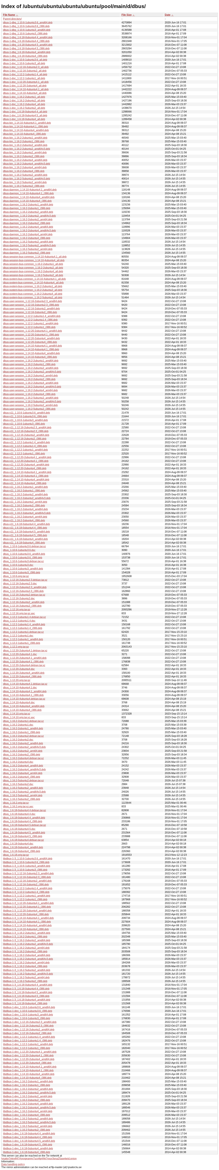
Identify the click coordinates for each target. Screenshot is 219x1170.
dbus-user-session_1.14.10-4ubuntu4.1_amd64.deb (32, 345)
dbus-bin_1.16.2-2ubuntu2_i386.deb (23, 156)
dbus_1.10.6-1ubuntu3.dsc (18, 565)
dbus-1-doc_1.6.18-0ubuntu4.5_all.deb (25, 115)
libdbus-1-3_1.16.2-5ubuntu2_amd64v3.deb (28, 973)
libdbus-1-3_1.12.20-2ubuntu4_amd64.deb (27, 910)
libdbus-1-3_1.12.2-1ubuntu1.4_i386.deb (26, 892)
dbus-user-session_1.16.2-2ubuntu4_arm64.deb (30, 390)
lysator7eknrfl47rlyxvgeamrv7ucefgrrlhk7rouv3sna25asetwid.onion (39, 1158)
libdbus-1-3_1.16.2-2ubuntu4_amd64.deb (26, 955)
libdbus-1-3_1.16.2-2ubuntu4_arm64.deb (26, 962)
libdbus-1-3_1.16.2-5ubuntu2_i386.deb (25, 981)
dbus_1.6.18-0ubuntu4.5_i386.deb (22, 836)
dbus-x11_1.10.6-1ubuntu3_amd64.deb (25, 420)
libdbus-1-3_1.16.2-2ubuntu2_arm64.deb (26, 947)
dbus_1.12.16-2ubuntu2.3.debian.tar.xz (25, 580)
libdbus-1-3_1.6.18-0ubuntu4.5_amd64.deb (27, 992)
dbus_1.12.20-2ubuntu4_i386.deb (22, 676)
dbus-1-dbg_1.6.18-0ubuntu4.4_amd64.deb (27, 37)
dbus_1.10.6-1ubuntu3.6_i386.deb (22, 557)
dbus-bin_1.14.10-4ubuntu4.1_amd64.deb (27, 122)
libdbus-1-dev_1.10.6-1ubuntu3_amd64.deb (28, 1014)
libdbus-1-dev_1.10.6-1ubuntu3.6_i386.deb (27, 1011)
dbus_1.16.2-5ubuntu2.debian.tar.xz (23, 780)
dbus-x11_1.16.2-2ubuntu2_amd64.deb (25, 494)
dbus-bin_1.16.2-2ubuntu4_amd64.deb (25, 160)
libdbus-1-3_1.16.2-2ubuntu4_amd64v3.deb (28, 959)
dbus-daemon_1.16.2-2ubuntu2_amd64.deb (28, 212)
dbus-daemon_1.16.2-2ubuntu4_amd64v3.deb (29, 230)
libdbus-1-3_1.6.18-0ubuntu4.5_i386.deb (26, 996)
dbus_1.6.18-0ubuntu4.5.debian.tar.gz (24, 825)
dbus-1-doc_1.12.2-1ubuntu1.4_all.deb (25, 74)
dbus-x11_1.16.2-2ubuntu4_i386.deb (24, 520)
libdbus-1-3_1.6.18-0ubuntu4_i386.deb (25, 1003)
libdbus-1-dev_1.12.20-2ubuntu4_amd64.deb (28, 1059)
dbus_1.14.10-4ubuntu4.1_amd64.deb (24, 691)
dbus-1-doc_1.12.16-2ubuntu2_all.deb (24, 70)
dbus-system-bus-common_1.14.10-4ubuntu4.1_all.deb (34, 279)
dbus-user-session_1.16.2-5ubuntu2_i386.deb (29, 409)
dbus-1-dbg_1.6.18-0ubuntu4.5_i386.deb (26, 48)
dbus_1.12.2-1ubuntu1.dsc (18, 635)
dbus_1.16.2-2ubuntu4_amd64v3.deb (24, 769)
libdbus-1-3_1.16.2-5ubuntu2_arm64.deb (26, 977)
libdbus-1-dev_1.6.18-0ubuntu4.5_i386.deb (27, 1144)
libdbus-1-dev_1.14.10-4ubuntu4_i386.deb (27, 1077)
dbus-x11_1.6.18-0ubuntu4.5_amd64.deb (26, 531)
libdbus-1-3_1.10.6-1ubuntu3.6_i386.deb (26, 862)
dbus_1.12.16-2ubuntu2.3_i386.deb (23, 591)
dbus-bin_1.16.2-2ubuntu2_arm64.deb (25, 152)
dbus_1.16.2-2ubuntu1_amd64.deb (23, 728)
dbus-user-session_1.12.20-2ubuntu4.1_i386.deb (31, 334)
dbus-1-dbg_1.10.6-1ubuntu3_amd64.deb (26, 30)
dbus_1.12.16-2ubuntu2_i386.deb (22, 605)
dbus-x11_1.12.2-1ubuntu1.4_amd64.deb (26, 442)
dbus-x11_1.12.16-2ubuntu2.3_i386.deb (25, 431)
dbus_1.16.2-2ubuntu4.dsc (18, 762)
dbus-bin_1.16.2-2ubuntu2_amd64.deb (25, 145)
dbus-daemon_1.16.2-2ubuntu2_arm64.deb (27, 219)
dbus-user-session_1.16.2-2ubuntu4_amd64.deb (30, 383)
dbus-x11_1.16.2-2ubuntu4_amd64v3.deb (27, 513)
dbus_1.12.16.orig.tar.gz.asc (19, 613)
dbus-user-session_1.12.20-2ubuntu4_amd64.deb (31, 338)
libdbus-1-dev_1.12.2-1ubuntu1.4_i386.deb (27, 1040)
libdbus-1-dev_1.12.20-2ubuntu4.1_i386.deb (28, 1055)
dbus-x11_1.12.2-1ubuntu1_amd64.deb (25, 449)
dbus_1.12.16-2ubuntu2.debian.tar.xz (24, 594)
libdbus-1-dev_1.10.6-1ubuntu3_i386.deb (26, 1018)
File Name (9, 14)
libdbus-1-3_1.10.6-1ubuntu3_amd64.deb (26, 866)
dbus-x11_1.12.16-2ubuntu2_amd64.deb (26, 435)
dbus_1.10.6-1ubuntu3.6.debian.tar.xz (24, 546)
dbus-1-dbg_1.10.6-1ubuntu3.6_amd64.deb (27, 22)
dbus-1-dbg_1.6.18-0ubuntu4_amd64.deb (26, 52)
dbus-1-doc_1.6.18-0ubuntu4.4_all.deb (25, 111)
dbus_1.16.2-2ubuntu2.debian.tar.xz (23, 736)
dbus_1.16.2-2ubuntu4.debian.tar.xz (23, 758)
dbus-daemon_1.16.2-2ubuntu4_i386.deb (26, 238)
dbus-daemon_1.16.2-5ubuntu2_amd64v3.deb (29, 245)
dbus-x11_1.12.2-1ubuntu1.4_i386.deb (25, 446)
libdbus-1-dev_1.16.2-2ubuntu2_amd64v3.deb (29, 1092)
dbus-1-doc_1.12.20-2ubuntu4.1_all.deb (26, 82)
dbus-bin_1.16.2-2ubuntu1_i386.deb (23, 141)
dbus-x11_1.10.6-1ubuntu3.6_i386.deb (25, 416)
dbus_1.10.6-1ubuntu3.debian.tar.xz (23, 561)
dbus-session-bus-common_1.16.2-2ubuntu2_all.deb (33, 267)
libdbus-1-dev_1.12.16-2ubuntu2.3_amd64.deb (29, 1022)
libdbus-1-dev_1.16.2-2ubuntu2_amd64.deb (28, 1089)
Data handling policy (13, 1164)
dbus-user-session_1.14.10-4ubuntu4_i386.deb (30, 357)
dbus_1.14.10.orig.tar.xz (16, 713)
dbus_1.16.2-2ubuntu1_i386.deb (21, 732)
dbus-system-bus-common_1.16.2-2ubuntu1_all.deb (32, 286)
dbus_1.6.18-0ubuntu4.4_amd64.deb (24, 817)
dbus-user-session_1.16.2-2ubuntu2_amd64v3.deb (32, 371)
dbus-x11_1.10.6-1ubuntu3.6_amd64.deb (26, 412)
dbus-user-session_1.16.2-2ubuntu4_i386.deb (29, 394)
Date (167, 14)
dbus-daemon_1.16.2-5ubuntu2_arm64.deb (27, 249)
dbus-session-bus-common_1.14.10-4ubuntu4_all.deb (33, 260)
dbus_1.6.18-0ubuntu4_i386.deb (21, 851)
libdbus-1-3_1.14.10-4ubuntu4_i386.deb (26, 929)
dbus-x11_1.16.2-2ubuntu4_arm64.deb (25, 516)
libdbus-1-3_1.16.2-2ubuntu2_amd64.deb (26, 940)
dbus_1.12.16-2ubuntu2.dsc (19, 598)
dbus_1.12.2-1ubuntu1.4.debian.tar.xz (24, 617)
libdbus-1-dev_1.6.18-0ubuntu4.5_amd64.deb (29, 1141)
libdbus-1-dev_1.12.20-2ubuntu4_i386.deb (27, 1063)
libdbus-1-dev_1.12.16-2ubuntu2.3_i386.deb (28, 1025)
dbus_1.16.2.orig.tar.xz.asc (18, 806)
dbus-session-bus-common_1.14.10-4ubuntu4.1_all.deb (35, 256)
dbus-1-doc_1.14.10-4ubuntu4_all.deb (24, 93)
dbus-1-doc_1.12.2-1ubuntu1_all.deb (24, 78)
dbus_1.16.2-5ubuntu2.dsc (18, 784)
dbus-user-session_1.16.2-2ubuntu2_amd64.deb (30, 368)
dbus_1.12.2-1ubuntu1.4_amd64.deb (24, 624)
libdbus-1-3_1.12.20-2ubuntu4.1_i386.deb (27, 906)
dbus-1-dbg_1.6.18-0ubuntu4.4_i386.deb (26, 41)
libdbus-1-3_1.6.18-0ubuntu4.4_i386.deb (26, 988)
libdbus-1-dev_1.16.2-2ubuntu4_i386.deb (26, 1115)
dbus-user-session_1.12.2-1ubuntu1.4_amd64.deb (31, 316)
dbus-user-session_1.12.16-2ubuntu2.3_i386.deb (31, 305)
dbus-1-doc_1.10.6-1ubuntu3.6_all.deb (25, 59)
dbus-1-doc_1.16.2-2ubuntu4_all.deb (24, 104)
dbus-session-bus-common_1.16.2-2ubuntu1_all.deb (33, 264)
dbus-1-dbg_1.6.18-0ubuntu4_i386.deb (25, 56)
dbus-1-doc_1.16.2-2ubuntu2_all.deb (24, 100)
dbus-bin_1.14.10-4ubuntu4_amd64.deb (26, 130)
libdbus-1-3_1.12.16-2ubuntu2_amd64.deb (27, 880)
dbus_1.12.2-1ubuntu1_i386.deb (21, 643)
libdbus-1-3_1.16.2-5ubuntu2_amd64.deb (26, 970)
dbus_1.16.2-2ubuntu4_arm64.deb (22, 773)
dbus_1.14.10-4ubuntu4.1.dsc (20, 687)
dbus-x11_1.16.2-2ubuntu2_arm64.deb (25, 501)
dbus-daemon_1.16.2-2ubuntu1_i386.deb (26, 208)
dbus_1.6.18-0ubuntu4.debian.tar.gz (23, 840)
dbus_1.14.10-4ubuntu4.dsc (19, 702)
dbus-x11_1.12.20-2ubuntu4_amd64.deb (26, 464)
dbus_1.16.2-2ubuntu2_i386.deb (21, 754)
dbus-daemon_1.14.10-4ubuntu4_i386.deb (27, 201)
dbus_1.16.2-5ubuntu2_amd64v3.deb (24, 791)
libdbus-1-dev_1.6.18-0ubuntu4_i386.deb (26, 1152)
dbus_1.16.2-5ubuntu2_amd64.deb (23, 788)
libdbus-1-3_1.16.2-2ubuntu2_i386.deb (25, 951)
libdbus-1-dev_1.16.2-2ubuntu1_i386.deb (26, 1085)
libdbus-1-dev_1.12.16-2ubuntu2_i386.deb (27, 1033)
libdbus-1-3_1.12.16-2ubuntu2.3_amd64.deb (28, 873)
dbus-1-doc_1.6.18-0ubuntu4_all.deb (24, 119)
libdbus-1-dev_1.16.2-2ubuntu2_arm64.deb (27, 1096)
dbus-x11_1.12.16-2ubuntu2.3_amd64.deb (27, 427)
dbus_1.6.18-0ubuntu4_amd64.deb (23, 847)
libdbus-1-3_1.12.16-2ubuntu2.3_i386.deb (27, 877)
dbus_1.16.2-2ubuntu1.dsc (18, 724)
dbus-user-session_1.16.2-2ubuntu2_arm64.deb (30, 375)
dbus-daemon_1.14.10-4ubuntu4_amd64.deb (29, 197)
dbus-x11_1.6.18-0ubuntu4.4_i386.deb (25, 527)
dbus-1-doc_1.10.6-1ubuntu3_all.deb (24, 63)
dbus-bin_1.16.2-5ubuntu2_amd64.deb (25, 175)
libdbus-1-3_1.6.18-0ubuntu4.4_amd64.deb (27, 984)
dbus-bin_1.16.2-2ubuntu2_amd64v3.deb (26, 148)
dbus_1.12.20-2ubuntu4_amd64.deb (23, 672)
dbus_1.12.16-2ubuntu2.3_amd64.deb (24, 587)
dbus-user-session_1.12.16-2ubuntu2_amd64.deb (31, 308)
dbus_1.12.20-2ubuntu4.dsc (19, 669)
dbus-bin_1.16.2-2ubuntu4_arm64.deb (25, 167)
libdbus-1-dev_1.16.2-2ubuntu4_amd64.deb (28, 1103)
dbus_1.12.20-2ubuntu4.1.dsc (20, 654)
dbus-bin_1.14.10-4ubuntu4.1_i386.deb (25, 126)
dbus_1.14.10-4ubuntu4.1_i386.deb (23, 695)
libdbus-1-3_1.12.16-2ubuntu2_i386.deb (26, 884)
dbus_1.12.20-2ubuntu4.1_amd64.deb (24, 658)
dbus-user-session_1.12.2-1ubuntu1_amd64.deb (30, 323)
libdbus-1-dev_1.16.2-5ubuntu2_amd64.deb (28, 1118)
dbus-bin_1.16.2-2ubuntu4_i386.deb (23, 171)
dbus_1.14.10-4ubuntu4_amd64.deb (23, 706)
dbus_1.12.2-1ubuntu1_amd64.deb (23, 639)
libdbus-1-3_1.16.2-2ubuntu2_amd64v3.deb (28, 944)
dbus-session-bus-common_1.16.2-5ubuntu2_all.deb (33, 275)
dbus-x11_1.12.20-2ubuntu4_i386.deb (24, 468)
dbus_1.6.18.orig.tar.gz (16, 855)
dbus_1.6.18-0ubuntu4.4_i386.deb (22, 821)
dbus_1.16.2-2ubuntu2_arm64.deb (22, 750)
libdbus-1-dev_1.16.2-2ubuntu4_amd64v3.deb (29, 1107)
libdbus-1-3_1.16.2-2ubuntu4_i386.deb (25, 966)
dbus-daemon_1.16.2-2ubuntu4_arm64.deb (27, 234)
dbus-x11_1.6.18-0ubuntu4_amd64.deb (25, 539)
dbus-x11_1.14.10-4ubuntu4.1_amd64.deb (27, 472)
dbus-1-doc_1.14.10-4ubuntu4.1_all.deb (26, 89)
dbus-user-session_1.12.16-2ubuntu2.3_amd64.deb (32, 301)
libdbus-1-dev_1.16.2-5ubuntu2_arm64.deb (27, 1126)
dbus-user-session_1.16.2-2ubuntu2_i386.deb (29, 379)
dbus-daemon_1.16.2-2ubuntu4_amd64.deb (28, 226)
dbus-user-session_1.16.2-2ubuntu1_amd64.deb (30, 360)
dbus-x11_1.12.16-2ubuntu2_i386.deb (24, 438)
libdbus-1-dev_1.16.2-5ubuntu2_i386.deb (26, 1129)
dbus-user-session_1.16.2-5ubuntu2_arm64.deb (30, 405)
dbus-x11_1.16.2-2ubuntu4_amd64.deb (25, 509)
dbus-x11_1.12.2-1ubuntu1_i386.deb (24, 453)
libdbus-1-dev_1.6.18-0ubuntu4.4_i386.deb (27, 1137)
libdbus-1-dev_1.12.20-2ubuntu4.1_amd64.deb (29, 1051)
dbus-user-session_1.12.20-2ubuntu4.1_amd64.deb (32, 330)
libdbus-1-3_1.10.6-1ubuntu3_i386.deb (25, 869)
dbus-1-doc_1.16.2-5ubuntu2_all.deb (24, 108)
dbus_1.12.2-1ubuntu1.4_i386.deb (22, 628)
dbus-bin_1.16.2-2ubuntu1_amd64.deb (25, 137)
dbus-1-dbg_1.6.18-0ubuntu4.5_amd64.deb (27, 44)
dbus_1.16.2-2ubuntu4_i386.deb (21, 776)
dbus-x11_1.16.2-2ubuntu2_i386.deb (24, 505)
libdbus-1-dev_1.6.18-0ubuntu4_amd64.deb (28, 1148)
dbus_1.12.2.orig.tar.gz (16, 646)
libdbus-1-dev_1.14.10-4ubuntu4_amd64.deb (28, 1074)
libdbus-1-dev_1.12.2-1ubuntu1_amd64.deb (28, 1044)
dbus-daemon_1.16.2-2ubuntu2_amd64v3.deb (29, 215)
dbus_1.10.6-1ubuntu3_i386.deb (21, 572)
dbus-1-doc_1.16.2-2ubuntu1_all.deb (24, 97)
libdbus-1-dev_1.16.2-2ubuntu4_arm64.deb (27, 1111)
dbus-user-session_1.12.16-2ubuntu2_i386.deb (30, 312)
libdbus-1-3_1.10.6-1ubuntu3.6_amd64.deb (27, 858)
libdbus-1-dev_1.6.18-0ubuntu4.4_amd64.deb (29, 1133)
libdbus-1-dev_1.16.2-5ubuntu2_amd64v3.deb (29, 1122)
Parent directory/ (12, 18)
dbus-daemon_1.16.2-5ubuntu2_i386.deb (26, 252)
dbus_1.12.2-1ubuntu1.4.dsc (19, 620)
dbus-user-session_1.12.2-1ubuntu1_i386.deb (29, 327)
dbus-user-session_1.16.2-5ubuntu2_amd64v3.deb (32, 401)
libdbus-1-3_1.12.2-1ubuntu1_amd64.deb (26, 895)
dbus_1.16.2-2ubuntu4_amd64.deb (23, 765)
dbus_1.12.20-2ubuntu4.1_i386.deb (23, 661)
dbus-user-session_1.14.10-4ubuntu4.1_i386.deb (31, 349)
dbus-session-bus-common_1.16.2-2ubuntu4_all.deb (33, 271)
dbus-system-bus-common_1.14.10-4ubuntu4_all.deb (33, 282)
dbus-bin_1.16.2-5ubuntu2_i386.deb (23, 186)
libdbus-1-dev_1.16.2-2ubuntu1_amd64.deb (28, 1081)
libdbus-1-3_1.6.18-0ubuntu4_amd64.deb (26, 999)
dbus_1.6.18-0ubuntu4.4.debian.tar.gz (24, 810)
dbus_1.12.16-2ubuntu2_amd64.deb (23, 602)
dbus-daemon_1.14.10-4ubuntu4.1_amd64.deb (30, 189)
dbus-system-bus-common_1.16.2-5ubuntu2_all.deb (32, 297)
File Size (127, 14)
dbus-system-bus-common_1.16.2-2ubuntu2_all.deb (32, 290)
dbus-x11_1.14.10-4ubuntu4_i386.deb (24, 483)
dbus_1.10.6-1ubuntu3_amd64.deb (23, 568)
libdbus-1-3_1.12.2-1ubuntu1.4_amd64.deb (27, 888)
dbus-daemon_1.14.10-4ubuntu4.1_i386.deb (28, 193)
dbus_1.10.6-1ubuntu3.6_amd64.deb (24, 554)
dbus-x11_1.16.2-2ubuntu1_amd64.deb (25, 487)
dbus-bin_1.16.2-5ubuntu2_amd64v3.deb (26, 178)
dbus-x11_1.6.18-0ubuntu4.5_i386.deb (25, 535)
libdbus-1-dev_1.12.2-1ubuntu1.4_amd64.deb (29, 1037)
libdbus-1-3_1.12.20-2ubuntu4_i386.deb (26, 914)
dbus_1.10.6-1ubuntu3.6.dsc (19, 550)
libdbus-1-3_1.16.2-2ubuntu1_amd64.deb (26, 933)
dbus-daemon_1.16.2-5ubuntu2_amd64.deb (28, 241)
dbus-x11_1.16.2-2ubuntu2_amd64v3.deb (27, 498)
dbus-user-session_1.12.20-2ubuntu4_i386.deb (30, 342)
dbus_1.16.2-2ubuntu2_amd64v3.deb (24, 747)
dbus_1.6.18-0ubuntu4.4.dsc (19, 814)
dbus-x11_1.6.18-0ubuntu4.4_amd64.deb (26, 524)
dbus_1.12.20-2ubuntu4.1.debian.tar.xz (25, 650)
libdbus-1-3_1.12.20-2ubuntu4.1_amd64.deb (28, 903)
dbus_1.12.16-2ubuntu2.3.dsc (20, 583)
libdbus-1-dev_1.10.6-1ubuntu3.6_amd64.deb (29, 1007)
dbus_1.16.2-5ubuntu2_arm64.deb (22, 795)
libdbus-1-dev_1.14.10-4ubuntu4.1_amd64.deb (29, 1066)
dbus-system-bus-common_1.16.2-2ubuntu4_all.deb (32, 293)
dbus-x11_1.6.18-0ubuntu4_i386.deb (24, 542)
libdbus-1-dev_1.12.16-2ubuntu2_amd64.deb (28, 1029)
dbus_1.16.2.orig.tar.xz (16, 802)
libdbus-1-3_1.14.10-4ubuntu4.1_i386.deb (27, 921)
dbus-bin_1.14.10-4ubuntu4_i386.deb (24, 134)
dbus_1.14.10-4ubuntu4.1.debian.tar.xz (25, 684)
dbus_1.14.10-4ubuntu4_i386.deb (22, 710)
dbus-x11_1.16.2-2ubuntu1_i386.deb (24, 490)
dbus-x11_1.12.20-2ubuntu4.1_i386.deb (25, 461)
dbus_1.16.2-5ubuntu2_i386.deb (21, 799)
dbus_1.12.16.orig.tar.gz (16, 609)
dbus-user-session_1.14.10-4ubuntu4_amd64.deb (31, 353)
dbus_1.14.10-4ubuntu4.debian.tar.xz (24, 698)
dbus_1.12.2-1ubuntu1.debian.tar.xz (23, 632)
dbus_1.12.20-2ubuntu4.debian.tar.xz (24, 665)
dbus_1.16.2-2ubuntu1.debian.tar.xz (23, 721)
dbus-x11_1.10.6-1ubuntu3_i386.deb (24, 423)
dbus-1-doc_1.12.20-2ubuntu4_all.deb (24, 85)
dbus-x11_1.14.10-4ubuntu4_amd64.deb (26, 479)
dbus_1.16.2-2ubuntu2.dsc (18, 739)
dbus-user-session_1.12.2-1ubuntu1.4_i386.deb (30, 319)
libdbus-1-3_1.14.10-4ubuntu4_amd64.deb (27, 925)
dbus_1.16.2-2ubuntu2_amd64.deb (23, 743)
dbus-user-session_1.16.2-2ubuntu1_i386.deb (29, 364)
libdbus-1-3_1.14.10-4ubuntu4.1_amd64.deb (28, 918)
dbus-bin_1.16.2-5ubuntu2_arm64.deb (25, 182)
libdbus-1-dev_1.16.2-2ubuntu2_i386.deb (26, 1100)
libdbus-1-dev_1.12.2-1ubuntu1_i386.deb (26, 1048)
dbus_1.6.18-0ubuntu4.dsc (18, 843)
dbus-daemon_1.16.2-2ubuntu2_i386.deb (26, 223)
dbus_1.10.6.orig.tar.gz (16, 576)
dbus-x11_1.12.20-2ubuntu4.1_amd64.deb (27, 457)
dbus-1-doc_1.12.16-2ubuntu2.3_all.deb (26, 67)
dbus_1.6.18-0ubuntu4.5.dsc (19, 829)
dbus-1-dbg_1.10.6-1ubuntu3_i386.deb (25, 33)
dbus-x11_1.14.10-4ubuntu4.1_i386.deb (25, 476)
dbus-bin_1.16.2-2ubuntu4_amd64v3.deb (26, 163)
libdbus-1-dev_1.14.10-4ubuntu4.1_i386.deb (28, 1070)
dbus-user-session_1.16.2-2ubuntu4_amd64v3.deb (32, 386)
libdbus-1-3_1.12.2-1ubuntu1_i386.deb (25, 899)
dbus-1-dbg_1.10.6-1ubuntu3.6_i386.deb (26, 26)
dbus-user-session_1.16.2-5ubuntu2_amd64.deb (30, 397)
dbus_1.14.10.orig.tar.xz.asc (19, 717)
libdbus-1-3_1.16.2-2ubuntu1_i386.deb (25, 936)
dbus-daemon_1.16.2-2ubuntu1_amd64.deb (28, 204)
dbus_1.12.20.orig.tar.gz (16, 680)
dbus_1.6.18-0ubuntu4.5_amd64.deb (24, 832)
